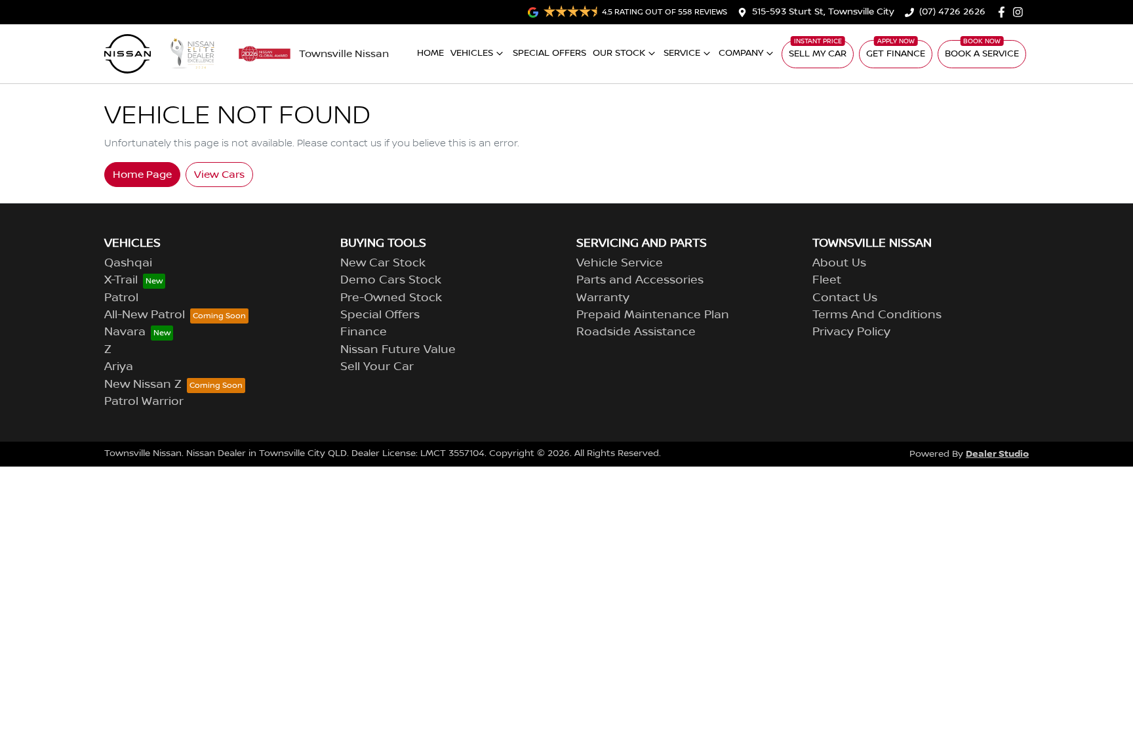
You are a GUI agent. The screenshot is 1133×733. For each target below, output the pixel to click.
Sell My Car (817, 54)
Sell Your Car (377, 367)
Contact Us (844, 298)
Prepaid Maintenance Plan (652, 315)
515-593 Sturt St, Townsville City (823, 12)
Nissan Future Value (398, 350)
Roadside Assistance (636, 332)
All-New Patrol (144, 315)
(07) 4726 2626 (952, 12)
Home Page (142, 174)
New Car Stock (383, 263)
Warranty (602, 298)
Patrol (121, 298)
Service (682, 53)
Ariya (118, 367)
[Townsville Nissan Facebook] (1004, 12)
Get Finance (895, 54)
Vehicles (471, 53)
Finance (363, 332)
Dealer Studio (997, 453)
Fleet (826, 280)
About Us (839, 263)
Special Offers (549, 53)
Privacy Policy (851, 332)
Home (430, 53)
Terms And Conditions (877, 315)
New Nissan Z (143, 384)
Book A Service (982, 54)
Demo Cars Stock (390, 280)
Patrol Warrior (144, 401)
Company (741, 53)
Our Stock (619, 53)
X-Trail (121, 280)
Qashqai (128, 263)
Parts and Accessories (640, 280)
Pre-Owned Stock (391, 298)
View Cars (219, 174)
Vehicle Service (619, 263)
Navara (125, 332)
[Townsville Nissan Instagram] (1020, 12)
